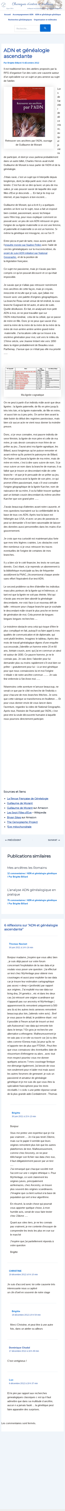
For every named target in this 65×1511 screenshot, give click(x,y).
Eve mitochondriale (20, 826)
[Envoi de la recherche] (45, 28)
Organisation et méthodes (45, 20)
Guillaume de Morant (20, 803)
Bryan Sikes (14, 817)
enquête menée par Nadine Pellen (23, 245)
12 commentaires (16, 873)
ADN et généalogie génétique (48, 15)
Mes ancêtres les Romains (27, 868)
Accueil (7, 15)
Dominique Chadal (19, 1347)
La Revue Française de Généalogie (27, 798)
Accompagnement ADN (23, 15)
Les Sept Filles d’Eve (19, 812)
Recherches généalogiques (20, 20)
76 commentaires (16, 900)
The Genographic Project (22, 822)
